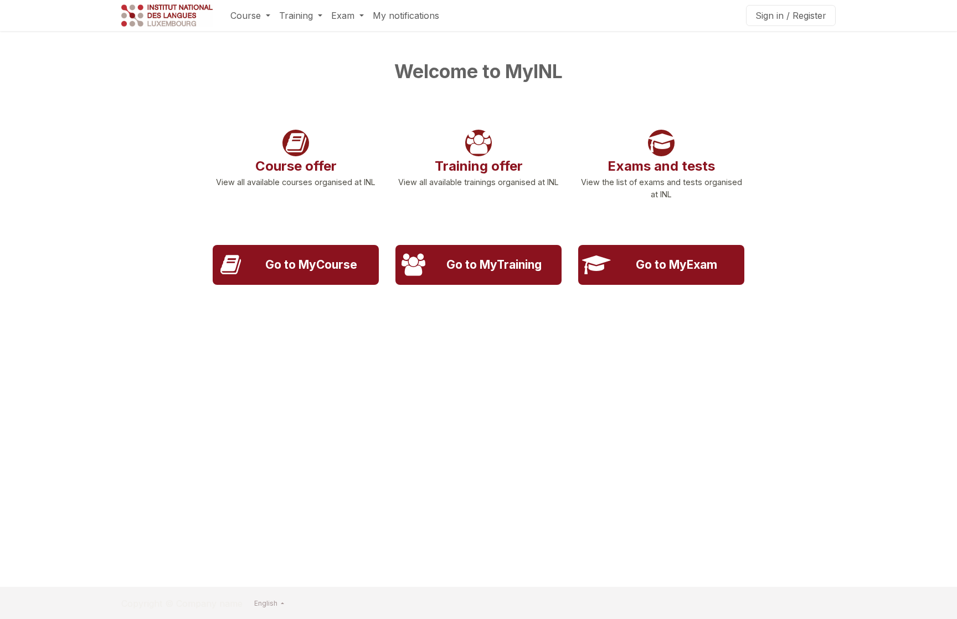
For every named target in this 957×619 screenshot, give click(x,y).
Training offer (479, 166)
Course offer (296, 166)
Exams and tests (661, 166)
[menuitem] (250, 15)
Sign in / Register (790, 15)
